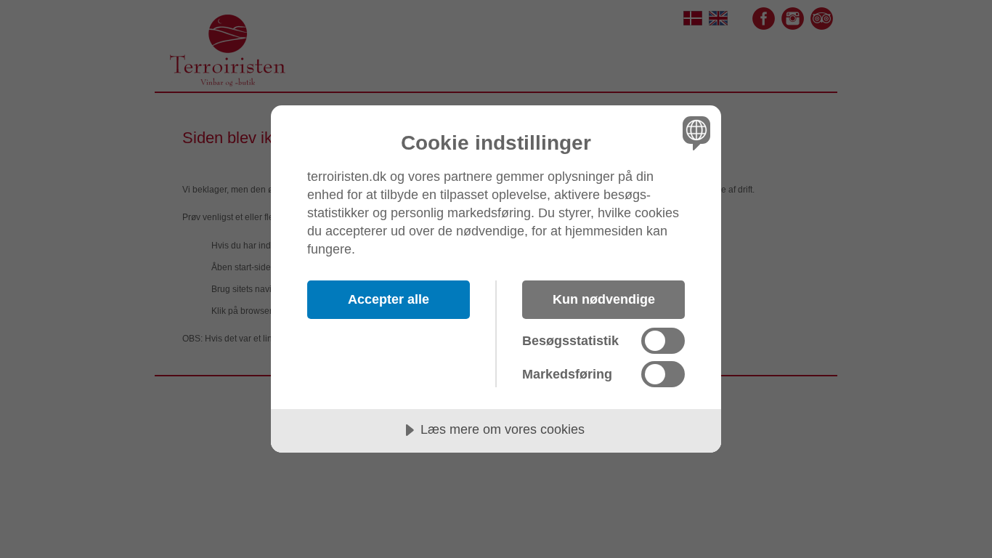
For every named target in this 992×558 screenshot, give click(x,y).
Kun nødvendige (604, 299)
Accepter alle (388, 299)
